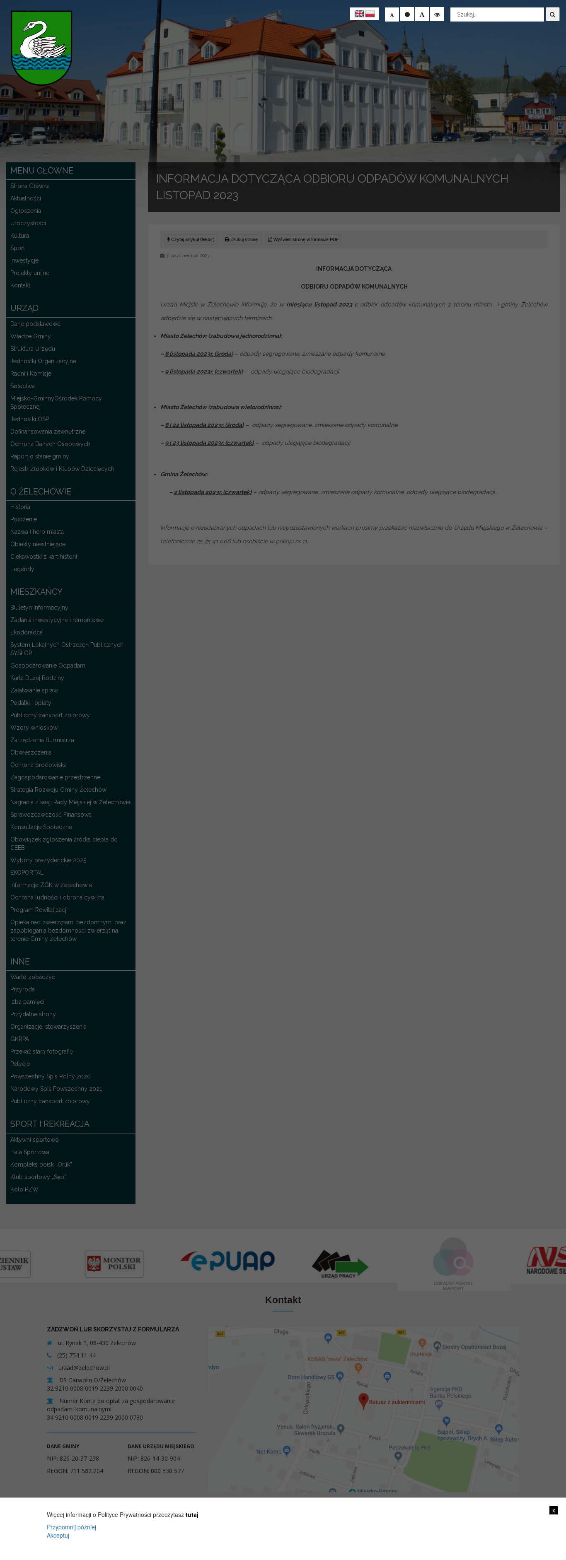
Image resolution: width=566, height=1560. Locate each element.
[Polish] (370, 14)
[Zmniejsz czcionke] (392, 14)
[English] (359, 14)
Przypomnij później (71, 1527)
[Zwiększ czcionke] (422, 14)
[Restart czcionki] (407, 14)
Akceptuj (58, 1535)
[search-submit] (553, 14)
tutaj (192, 1514)
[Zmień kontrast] (437, 14)
